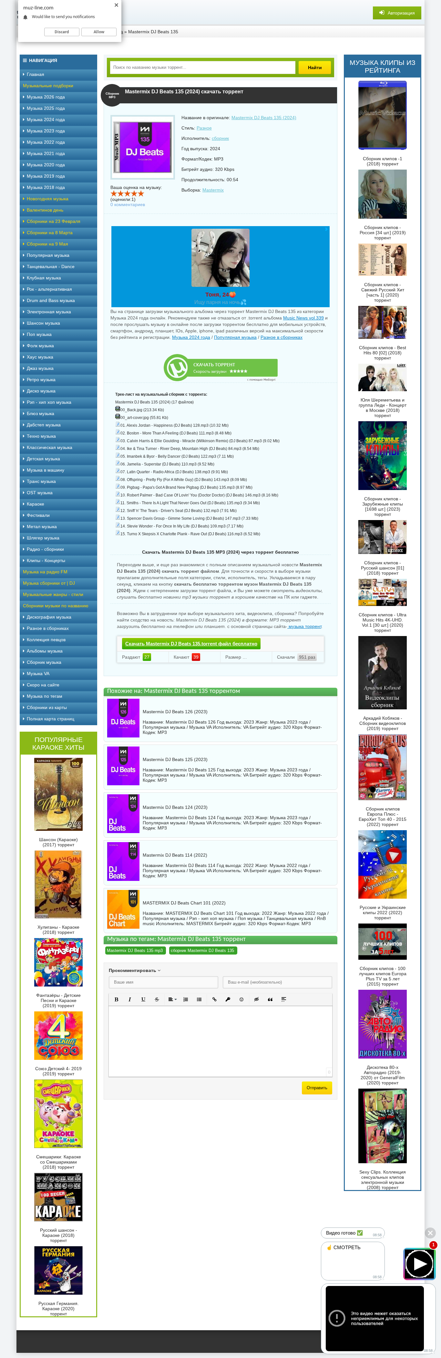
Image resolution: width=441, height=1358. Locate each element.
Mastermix (213, 190)
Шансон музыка (43, 323)
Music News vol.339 (303, 317)
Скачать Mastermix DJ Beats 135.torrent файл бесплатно (191, 643)
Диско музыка (41, 390)
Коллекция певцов (46, 639)
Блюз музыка (40, 413)
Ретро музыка (41, 379)
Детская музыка (43, 458)
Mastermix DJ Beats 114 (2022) (175, 855)
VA (245, 727)
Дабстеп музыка (44, 424)
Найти (315, 67)
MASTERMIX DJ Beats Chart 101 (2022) (184, 902)
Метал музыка (42, 526)
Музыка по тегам (44, 696)
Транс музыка (41, 481)
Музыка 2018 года (46, 187)
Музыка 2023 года (46, 130)
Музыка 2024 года (191, 337)
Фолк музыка (40, 345)
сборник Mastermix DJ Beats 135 (202, 950)
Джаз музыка (40, 368)
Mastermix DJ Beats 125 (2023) (175, 759)
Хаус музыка (40, 357)
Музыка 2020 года (46, 164)
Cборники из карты (47, 707)
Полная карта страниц (50, 718)
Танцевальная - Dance (51, 266)
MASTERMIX (199, 923)
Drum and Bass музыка (51, 300)
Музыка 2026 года (46, 96)
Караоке (35, 504)
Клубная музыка (44, 277)
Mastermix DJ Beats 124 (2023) (175, 807)
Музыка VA (38, 673)
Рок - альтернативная (49, 289)
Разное (204, 128)
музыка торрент (304, 626)
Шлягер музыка (43, 537)
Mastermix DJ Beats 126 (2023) (175, 711)
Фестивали (38, 515)
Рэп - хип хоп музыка (49, 402)
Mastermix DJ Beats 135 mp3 (135, 950)
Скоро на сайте (43, 684)
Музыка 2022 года (46, 142)
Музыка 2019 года (46, 176)
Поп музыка (39, 334)
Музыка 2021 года (46, 153)
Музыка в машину (45, 470)
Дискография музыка (49, 617)
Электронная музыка (49, 311)
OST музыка (40, 492)
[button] (116, 999)
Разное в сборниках (282, 337)
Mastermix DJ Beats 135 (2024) (263, 117)
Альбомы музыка (45, 650)
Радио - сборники (45, 549)
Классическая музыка (49, 447)
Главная (35, 74)
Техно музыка (41, 436)
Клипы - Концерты (46, 560)
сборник (220, 138)
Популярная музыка (235, 337)
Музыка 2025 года (46, 108)
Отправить (317, 1087)
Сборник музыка (44, 662)
